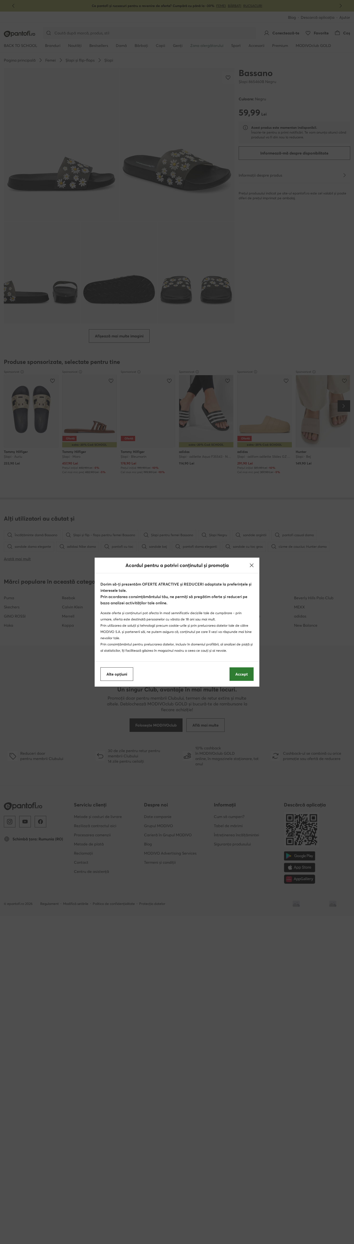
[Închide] (251, 565)
